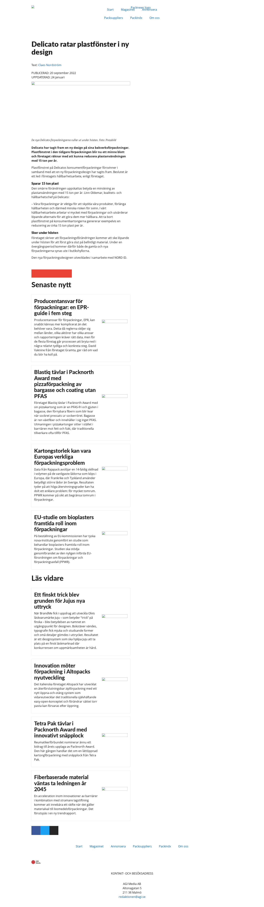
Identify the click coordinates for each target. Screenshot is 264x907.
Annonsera (149, 9)
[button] (35, 273)
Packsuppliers (113, 18)
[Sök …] (172, 9)
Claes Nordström (49, 65)
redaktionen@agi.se (132, 897)
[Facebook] (35, 830)
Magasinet (128, 9)
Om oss (154, 18)
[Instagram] (53, 830)
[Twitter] (44, 830)
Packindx (136, 18)
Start (110, 9)
